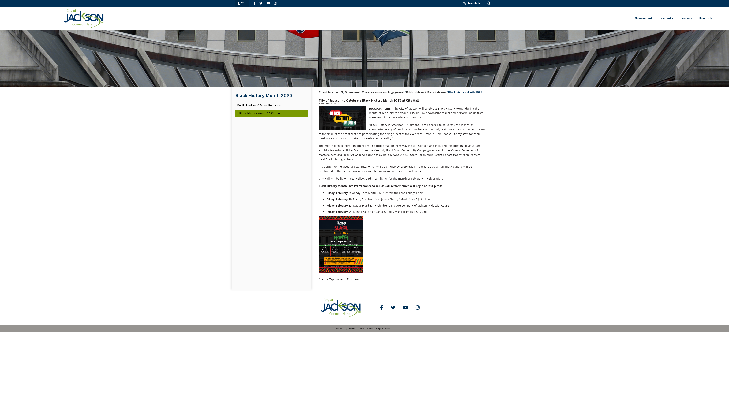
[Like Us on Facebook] (254, 3)
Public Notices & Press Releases (259, 105)
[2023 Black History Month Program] (341, 272)
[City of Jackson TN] (84, 18)
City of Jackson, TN (331, 92)
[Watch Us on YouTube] (268, 3)
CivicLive (352, 328)
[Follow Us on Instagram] (275, 3)
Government (352, 92)
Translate (473, 3)
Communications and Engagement (383, 92)
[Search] (489, 3)
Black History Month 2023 (256, 113)
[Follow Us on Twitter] (261, 3)
